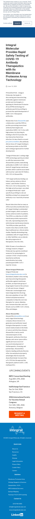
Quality (14, 455)
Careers (14, 470)
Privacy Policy (16, 464)
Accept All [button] (17, 23)
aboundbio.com (20, 316)
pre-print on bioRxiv (12, 141)
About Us (15, 449)
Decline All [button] (27, 23)
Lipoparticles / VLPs (14, 485)
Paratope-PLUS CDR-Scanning (17, 494)
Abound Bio (22, 121)
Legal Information (17, 461)
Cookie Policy (16, 467)
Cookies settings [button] (7, 23)
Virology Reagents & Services (17, 482)
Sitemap (14, 458)
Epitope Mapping (13, 491)
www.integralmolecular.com (15, 274)
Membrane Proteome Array (16, 479)
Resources (15, 452)
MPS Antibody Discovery (15, 488)
